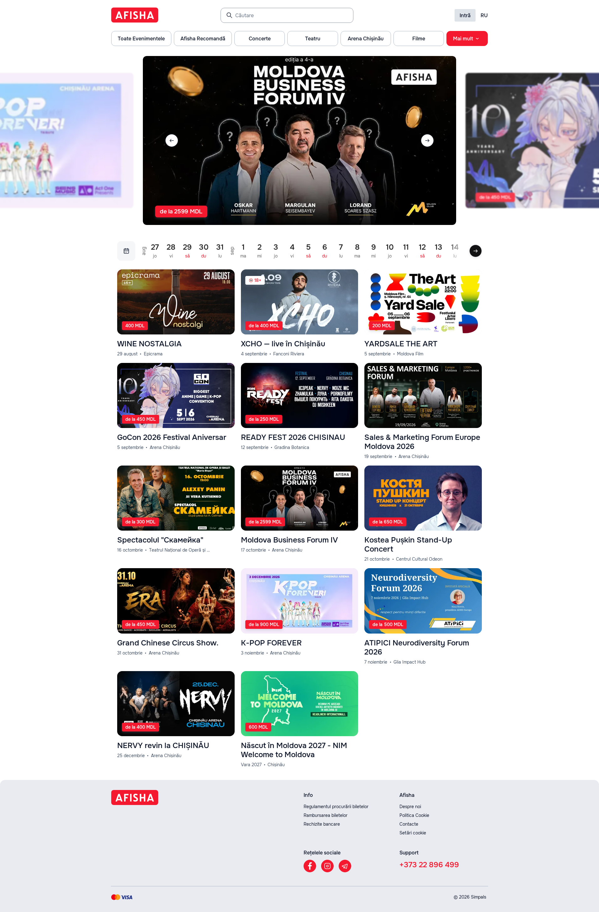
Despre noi (410, 806)
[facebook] (310, 866)
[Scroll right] (475, 251)
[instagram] (327, 866)
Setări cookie (412, 833)
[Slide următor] (427, 140)
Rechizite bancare (322, 824)
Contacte (408, 824)
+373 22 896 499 (429, 864)
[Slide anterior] (171, 140)
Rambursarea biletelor (325, 815)
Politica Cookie (414, 815)
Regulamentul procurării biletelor (336, 806)
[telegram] (345, 866)
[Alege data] (126, 251)
